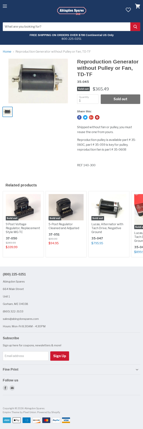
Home (7, 51)
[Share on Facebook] (79, 117)
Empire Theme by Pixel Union (19, 412)
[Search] (135, 26)
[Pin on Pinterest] (97, 117)
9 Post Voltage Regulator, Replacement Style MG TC (23, 228)
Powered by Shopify (48, 412)
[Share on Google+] (91, 117)
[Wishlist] (128, 9)
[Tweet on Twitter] (85, 117)
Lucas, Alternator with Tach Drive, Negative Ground (107, 228)
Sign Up (59, 356)
